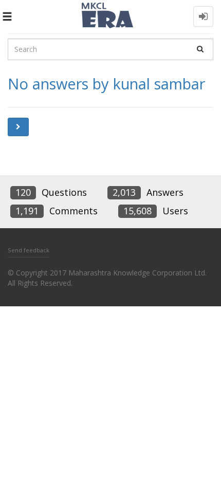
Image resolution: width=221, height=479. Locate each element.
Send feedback (28, 250)
